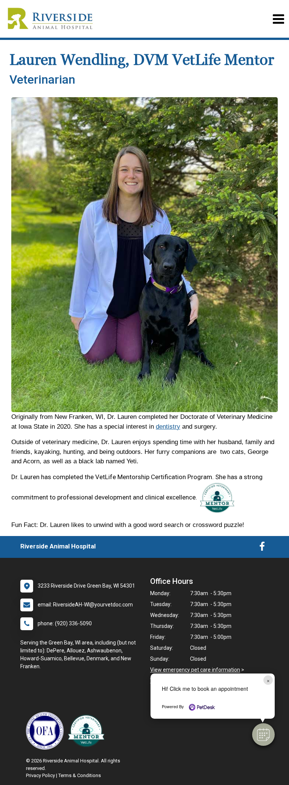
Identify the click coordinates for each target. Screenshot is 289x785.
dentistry (168, 426)
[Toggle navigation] (278, 19)
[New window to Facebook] (262, 548)
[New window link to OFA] (46, 731)
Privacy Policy (40, 775)
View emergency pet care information (195, 670)
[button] (263, 734)
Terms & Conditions (79, 775)
